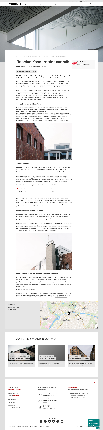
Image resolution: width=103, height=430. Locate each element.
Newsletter (16, 395)
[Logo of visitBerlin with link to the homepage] (15, 4)
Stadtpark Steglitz (56, 97)
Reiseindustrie (11, 405)
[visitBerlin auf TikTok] (57, 421)
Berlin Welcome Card (61, 297)
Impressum (12, 426)
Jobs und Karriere (12, 402)
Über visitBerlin (12, 399)
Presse (9, 401)
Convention (11, 404)
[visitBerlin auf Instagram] (53, 421)
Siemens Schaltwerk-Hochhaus (49, 109)
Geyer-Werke (42, 111)
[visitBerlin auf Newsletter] (62, 421)
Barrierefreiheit (34, 426)
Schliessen (98, 420)
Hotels (54, 400)
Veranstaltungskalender (49, 407)
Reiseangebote (47, 400)
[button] (69, 313)
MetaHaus (30, 111)
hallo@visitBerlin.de (14, 390)
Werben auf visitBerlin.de (14, 407)
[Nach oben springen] (94, 383)
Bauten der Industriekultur (26, 72)
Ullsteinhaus (33, 109)
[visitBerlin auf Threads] (45, 421)
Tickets (45, 402)
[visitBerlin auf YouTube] (49, 421)
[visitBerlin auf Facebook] (41, 421)
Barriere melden (44, 426)
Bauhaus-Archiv (29, 204)
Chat (97, 428)
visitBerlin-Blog (72, 387)
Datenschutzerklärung (22, 426)
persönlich (46, 395)
